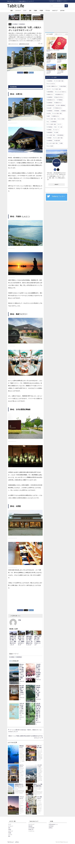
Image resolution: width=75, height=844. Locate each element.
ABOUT (56, 184)
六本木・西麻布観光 (61, 105)
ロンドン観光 (61, 118)
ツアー (60, 124)
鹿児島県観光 (50, 91)
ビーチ (49, 89)
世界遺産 (49, 137)
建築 (61, 143)
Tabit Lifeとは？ (10, 842)
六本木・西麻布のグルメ (53, 86)
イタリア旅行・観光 (58, 113)
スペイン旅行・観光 (58, 137)
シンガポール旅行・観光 (53, 143)
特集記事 (30, 826)
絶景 (49, 116)
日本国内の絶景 (51, 105)
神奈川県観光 (63, 86)
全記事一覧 (30, 829)
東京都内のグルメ (59, 94)
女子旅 (49, 113)
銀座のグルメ (50, 94)
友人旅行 (49, 108)
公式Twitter (51, 826)
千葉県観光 (60, 99)
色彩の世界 (57, 140)
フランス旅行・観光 (52, 118)
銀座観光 (64, 110)
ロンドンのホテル (51, 83)
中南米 (35, 10)
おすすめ (62, 10)
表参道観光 (50, 132)
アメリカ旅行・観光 (52, 124)
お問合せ (51, 827)
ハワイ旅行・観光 (57, 89)
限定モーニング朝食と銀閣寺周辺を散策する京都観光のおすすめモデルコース (26, 736)
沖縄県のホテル (56, 116)
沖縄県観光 (50, 110)
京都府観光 (50, 140)
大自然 (56, 132)
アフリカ (48, 10)
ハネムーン (57, 129)
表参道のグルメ (58, 102)
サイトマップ (31, 824)
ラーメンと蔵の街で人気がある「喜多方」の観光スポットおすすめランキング (24, 730)
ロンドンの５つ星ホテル (61, 91)
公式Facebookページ (53, 824)
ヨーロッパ (18, 10)
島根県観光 (22, 24)
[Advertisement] (25, 79)
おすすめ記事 (31, 827)
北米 (30, 10)
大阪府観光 (50, 97)
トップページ (31, 831)
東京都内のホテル (51, 99)
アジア (24, 10)
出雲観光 (16, 24)
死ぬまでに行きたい (59, 97)
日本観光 (49, 129)
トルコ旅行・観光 (51, 135)
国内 (12, 10)
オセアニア (54, 10)
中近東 (41, 10)
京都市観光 (50, 102)
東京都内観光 (60, 135)
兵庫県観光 (54, 121)
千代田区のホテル (58, 108)
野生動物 (57, 110)
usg (41, 43)
